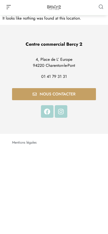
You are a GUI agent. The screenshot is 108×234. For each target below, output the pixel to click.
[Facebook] (47, 111)
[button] (8, 8)
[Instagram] (61, 111)
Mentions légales (24, 142)
